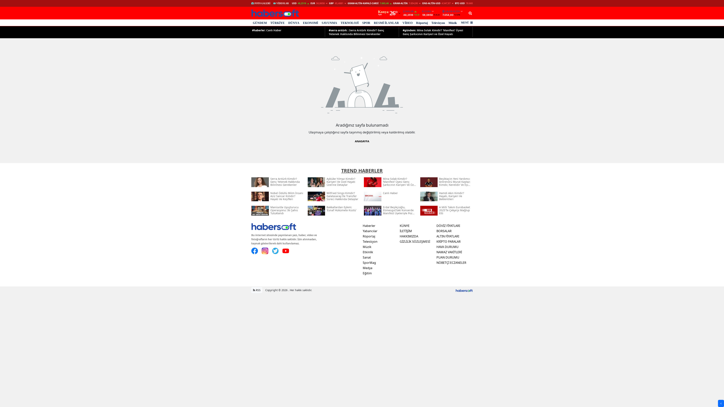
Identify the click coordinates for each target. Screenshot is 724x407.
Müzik (453, 22)
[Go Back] (721, 403)
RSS (258, 290)
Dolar (409, 11)
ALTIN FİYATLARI (447, 236)
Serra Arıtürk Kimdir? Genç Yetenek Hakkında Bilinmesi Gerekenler (356, 31)
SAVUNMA (329, 22)
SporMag (369, 263)
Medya (367, 268)
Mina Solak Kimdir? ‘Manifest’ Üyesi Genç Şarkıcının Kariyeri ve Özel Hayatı (433, 31)
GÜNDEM (260, 22)
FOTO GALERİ (262, 3)
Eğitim (367, 273)
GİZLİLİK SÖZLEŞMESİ (415, 241)
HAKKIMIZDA (409, 236)
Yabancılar (370, 231)
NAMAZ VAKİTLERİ (449, 252)
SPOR (366, 22)
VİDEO (408, 22)
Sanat (367, 257)
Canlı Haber (266, 30)
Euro (427, 11)
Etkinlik (368, 252)
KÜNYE (405, 226)
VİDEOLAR (282, 3)
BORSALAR (444, 231)
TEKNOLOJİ (350, 22)
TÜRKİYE (277, 22)
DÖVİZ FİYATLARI (448, 226)
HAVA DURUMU (447, 247)
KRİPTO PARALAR (448, 241)
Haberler (369, 226)
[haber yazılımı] (464, 290)
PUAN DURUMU (447, 257)
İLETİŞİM (406, 231)
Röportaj (422, 22)
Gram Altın (452, 11)
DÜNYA (293, 22)
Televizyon (438, 22)
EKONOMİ (310, 22)
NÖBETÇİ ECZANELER (451, 263)
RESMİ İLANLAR (386, 22)
